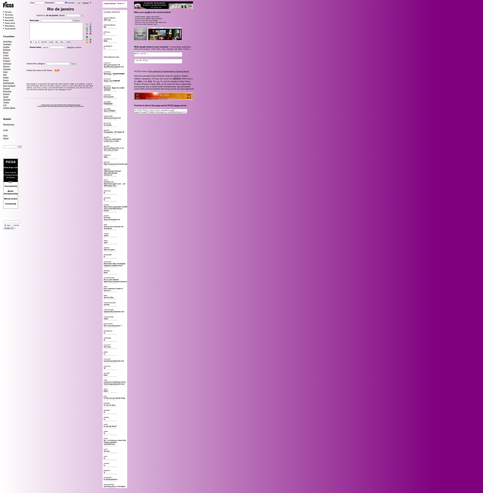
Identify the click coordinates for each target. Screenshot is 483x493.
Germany (7, 64)
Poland (6, 88)
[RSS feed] (57, 70)
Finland (6, 61)
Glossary (60, 104)
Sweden (7, 100)
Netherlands (8, 83)
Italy (5, 75)
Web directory (10, 26)
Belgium (7, 50)
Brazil (5, 52)
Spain (5, 97)
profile (148, 12)
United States (9, 108)
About (5, 138)
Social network (10, 28)
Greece (6, 66)
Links (5, 130)
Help (5, 136)
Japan (6, 77)
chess (177, 105)
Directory (80, 106)
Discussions (9, 17)
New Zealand (9, 86)
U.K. (5, 105)
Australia (7, 44)
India (5, 72)
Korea (6, 80)
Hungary (7, 69)
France (6, 58)
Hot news (8, 12)
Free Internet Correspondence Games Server (169, 71)
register (85, 3)
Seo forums (9, 15)
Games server (10, 23)
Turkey (6, 102)
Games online (46, 104)
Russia (6, 94)
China (6, 55)
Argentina (7, 41)
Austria (6, 47)
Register (70, 47)
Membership (8, 124)
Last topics (54, 104)
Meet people (9, 20)
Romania (7, 91)
